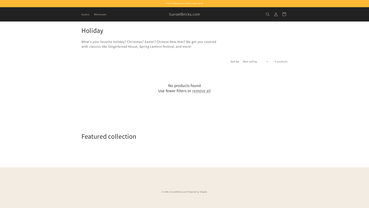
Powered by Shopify (197, 191)
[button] (268, 14)
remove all (201, 90)
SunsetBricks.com (178, 191)
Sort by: (234, 61)
